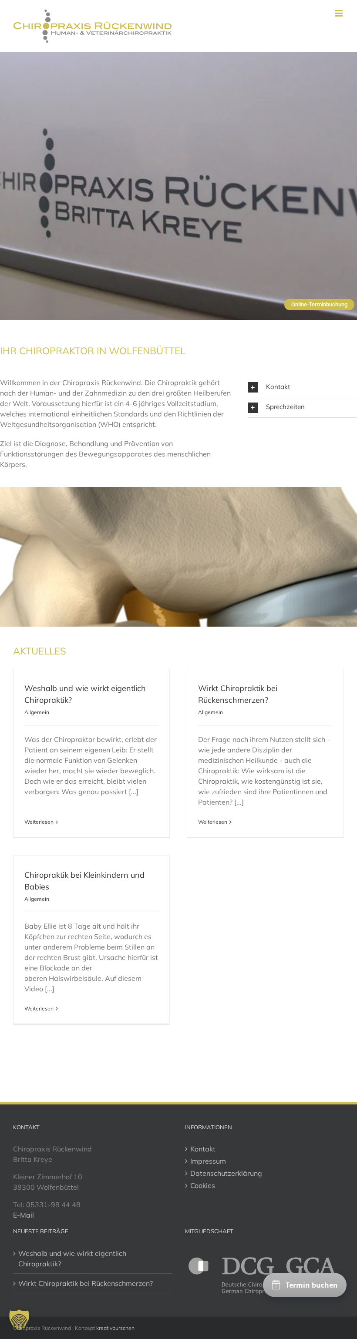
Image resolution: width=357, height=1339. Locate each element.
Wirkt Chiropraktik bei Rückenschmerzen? (85, 1283)
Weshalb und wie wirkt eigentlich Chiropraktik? (72, 1258)
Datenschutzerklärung (226, 1173)
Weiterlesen (39, 822)
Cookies (202, 1185)
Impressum (208, 1161)
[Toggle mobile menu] (339, 13)
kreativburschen (115, 1328)
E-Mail (23, 1215)
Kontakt (203, 1148)
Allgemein (36, 712)
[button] (302, 387)
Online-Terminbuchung (319, 304)
